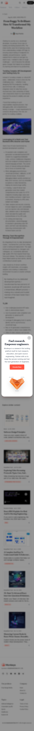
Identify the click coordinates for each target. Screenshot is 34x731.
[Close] (29, 338)
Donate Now (17, 367)
